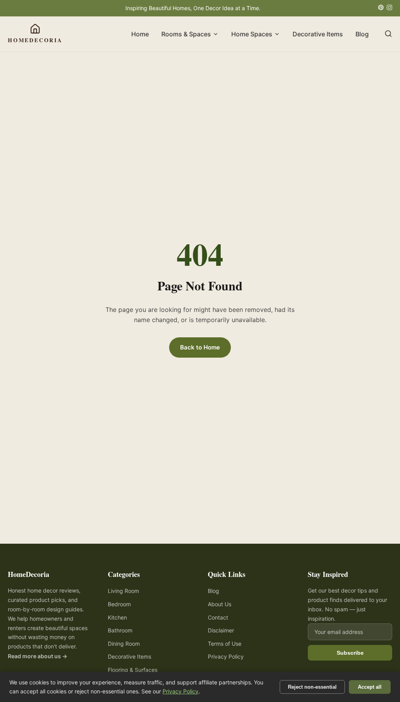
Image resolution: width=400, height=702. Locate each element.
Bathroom (120, 630)
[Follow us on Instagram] (389, 8)
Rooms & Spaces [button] (186, 34)
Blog (362, 34)
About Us (219, 604)
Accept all (370, 687)
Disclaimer (221, 630)
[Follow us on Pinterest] (381, 8)
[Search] (388, 34)
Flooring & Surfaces (132, 669)
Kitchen (117, 617)
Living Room (123, 590)
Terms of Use (224, 643)
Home (140, 34)
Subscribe (350, 653)
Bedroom (119, 604)
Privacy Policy (226, 656)
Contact (218, 617)
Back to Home (200, 347)
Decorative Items (318, 34)
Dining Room (124, 643)
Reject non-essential (312, 687)
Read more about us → (37, 656)
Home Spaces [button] (251, 34)
